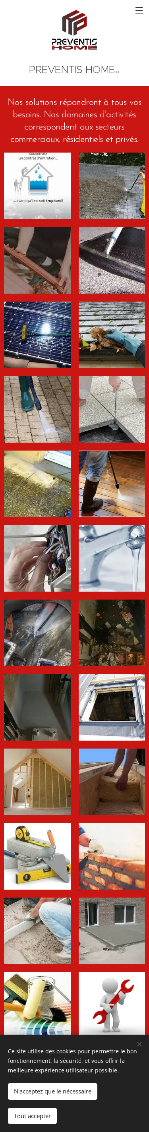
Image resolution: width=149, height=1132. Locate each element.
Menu (139, 10)
